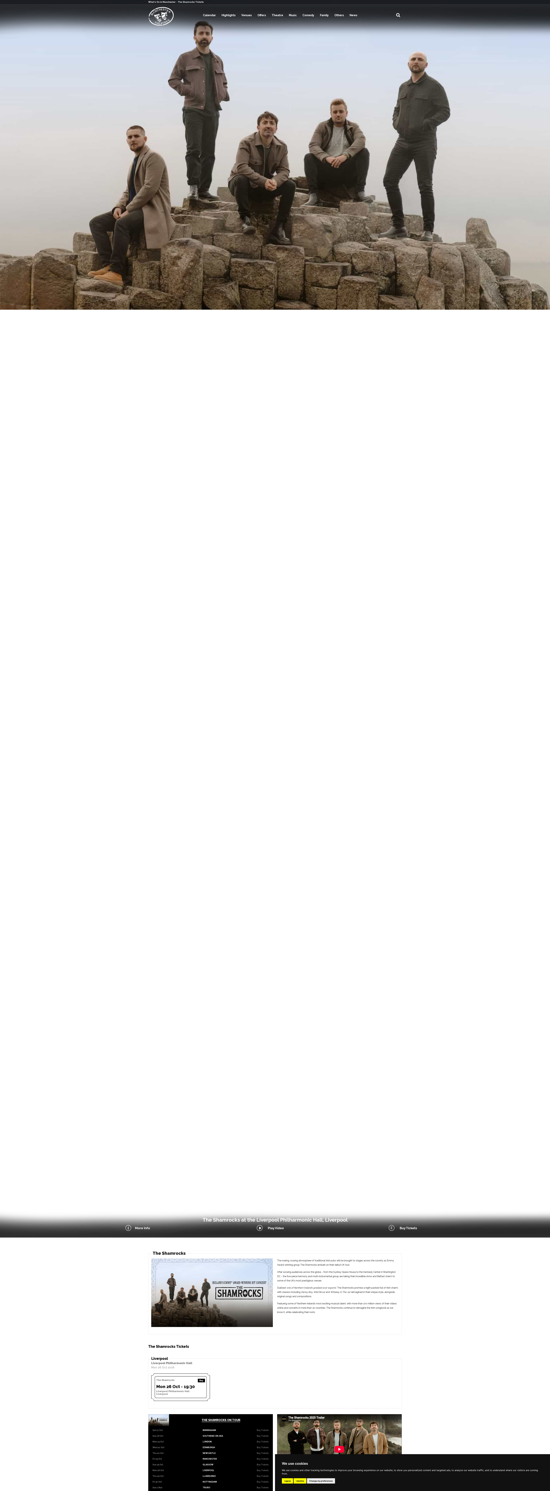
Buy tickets (263, 1430)
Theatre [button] (277, 15)
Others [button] (339, 15)
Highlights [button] (229, 15)
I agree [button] (287, 1481)
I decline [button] (300, 1481)
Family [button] (324, 15)
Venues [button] (246, 15)
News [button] (353, 15)
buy (201, 1380)
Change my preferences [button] (321, 1481)
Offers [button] (262, 15)
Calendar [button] (209, 15)
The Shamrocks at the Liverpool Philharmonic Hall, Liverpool (275, 1220)
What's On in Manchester (162, 2)
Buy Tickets (407, 1228)
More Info (142, 1228)
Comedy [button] (308, 15)
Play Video (275, 1228)
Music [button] (293, 15)
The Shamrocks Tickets (191, 2)
